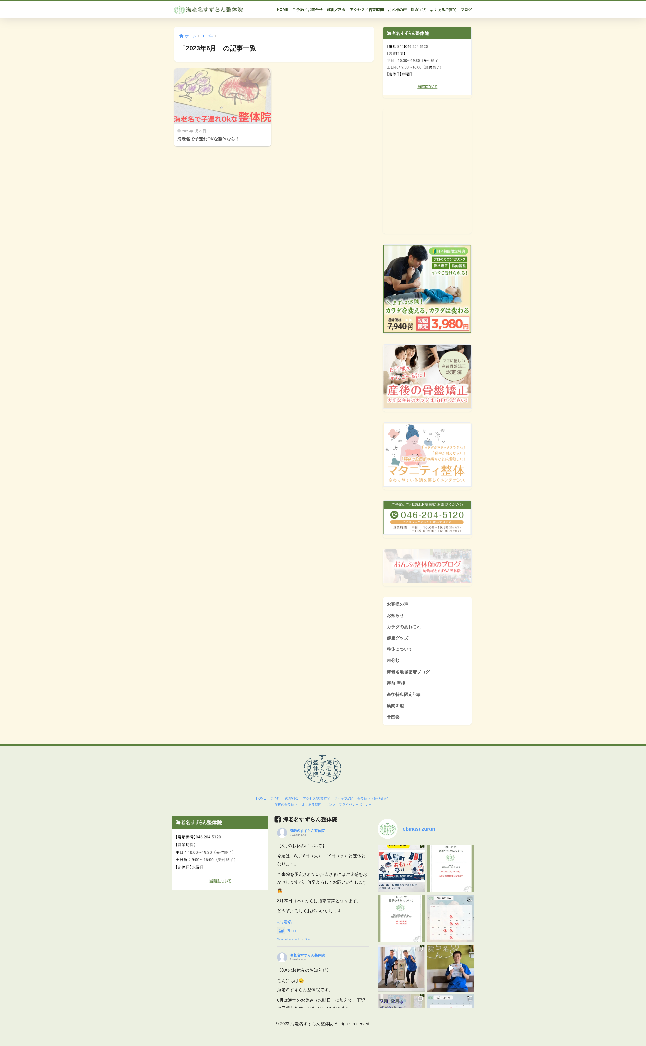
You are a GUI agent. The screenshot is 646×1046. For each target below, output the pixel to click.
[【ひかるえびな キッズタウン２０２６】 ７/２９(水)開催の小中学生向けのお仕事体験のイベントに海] (450, 968)
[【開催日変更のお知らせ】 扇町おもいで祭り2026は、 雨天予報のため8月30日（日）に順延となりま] (401, 868)
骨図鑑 (393, 717)
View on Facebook (288, 939)
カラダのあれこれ (404, 626)
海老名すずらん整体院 (307, 831)
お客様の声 (397, 604)
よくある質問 (311, 804)
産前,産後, (397, 683)
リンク (331, 804)
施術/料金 (291, 798)
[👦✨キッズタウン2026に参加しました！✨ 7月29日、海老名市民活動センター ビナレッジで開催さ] (401, 968)
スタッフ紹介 (344, 798)
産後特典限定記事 (404, 694)
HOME (261, 798)
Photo (291, 930)
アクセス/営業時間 (316, 798)
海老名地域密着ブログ (408, 672)
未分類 (393, 660)
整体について (400, 649)
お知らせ (395, 615)
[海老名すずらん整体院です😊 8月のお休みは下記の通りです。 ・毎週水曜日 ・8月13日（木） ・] (450, 918)
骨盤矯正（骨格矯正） (373, 798)
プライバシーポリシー (355, 804)
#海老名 (284, 921)
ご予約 (275, 798)
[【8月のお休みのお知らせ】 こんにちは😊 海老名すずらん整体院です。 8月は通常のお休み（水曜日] (401, 918)
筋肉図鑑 (395, 705)
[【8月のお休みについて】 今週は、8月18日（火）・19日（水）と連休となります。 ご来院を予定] (450, 868)
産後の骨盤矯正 (286, 804)
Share (308, 939)
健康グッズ (397, 638)
